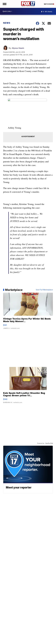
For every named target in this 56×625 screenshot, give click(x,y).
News (6, 23)
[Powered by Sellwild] (49, 443)
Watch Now (48, 4)
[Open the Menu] (4, 4)
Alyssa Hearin (18, 48)
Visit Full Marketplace (44, 290)
